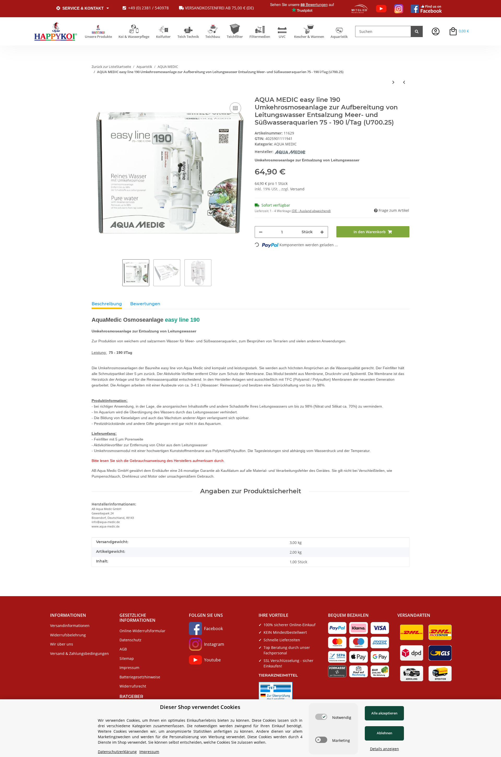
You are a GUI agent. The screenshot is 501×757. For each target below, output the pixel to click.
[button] (435, 31)
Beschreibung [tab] (107, 303)
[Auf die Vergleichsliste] (235, 108)
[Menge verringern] (260, 232)
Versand (297, 188)
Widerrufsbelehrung (68, 634)
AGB (123, 649)
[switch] (321, 717)
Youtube (212, 660)
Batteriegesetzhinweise (140, 676)
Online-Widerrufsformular (142, 630)
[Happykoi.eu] (55, 31)
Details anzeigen (384, 748)
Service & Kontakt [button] (83, 8)
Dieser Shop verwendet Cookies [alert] (200, 707)
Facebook (213, 628)
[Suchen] (417, 31)
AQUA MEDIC (285, 144)
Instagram (214, 644)
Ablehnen (384, 733)
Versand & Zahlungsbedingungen (79, 653)
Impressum (129, 667)
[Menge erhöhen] (322, 232)
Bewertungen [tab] (145, 303)
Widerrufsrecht (133, 686)
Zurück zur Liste (104, 66)
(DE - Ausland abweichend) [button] (311, 211)
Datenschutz (130, 639)
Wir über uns (61, 644)
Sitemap (127, 658)
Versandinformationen (70, 625)
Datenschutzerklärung (117, 751)
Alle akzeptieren (384, 713)
